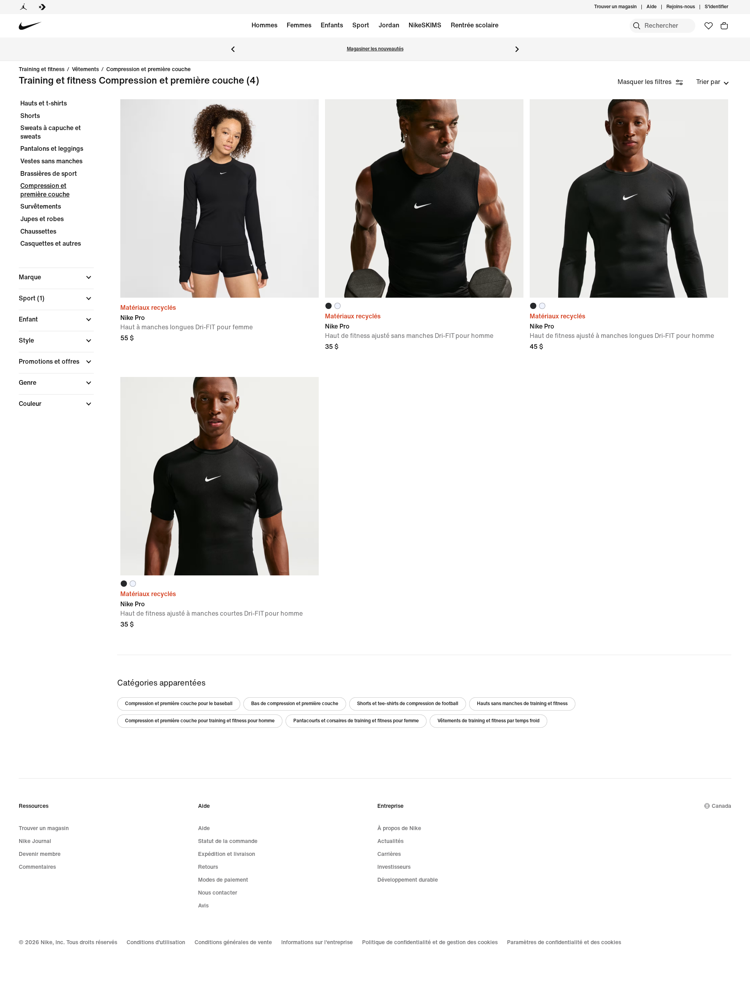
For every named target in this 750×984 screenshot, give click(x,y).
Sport (360, 25)
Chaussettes (38, 231)
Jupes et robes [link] (42, 219)
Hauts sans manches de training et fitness (522, 703)
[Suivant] (517, 49)
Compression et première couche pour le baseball (178, 703)
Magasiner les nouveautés (375, 49)
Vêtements (85, 69)
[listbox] (712, 82)
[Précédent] (233, 49)
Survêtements (40, 206)
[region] (51, 260)
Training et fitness (41, 69)
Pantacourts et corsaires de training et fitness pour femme (356, 720)
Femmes (299, 25)
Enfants (332, 25)
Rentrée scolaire (474, 25)
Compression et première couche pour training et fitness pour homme (200, 720)
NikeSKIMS (425, 25)
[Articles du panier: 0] (724, 26)
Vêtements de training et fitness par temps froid (488, 720)
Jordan (389, 25)
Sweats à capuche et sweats (50, 132)
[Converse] (42, 7)
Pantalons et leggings (51, 148)
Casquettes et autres (50, 243)
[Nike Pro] (219, 198)
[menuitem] (659, 7)
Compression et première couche (148, 69)
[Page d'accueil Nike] (30, 26)
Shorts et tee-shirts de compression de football (407, 703)
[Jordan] (23, 7)
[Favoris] (709, 26)
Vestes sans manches (51, 161)
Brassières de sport (48, 173)
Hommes (264, 25)
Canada (721, 806)
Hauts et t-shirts (43, 103)
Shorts (30, 116)
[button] (56, 277)
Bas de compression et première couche (294, 703)
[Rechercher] (637, 26)
